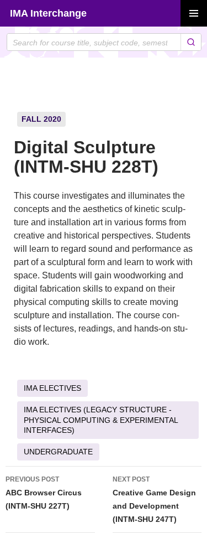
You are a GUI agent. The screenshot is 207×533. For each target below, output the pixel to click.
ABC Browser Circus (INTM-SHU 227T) (44, 492)
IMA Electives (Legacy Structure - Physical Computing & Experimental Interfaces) (101, 419)
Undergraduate (58, 451)
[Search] (191, 42)
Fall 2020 (41, 119)
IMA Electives (52, 388)
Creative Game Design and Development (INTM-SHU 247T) (154, 499)
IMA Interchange (48, 13)
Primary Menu (194, 13)
